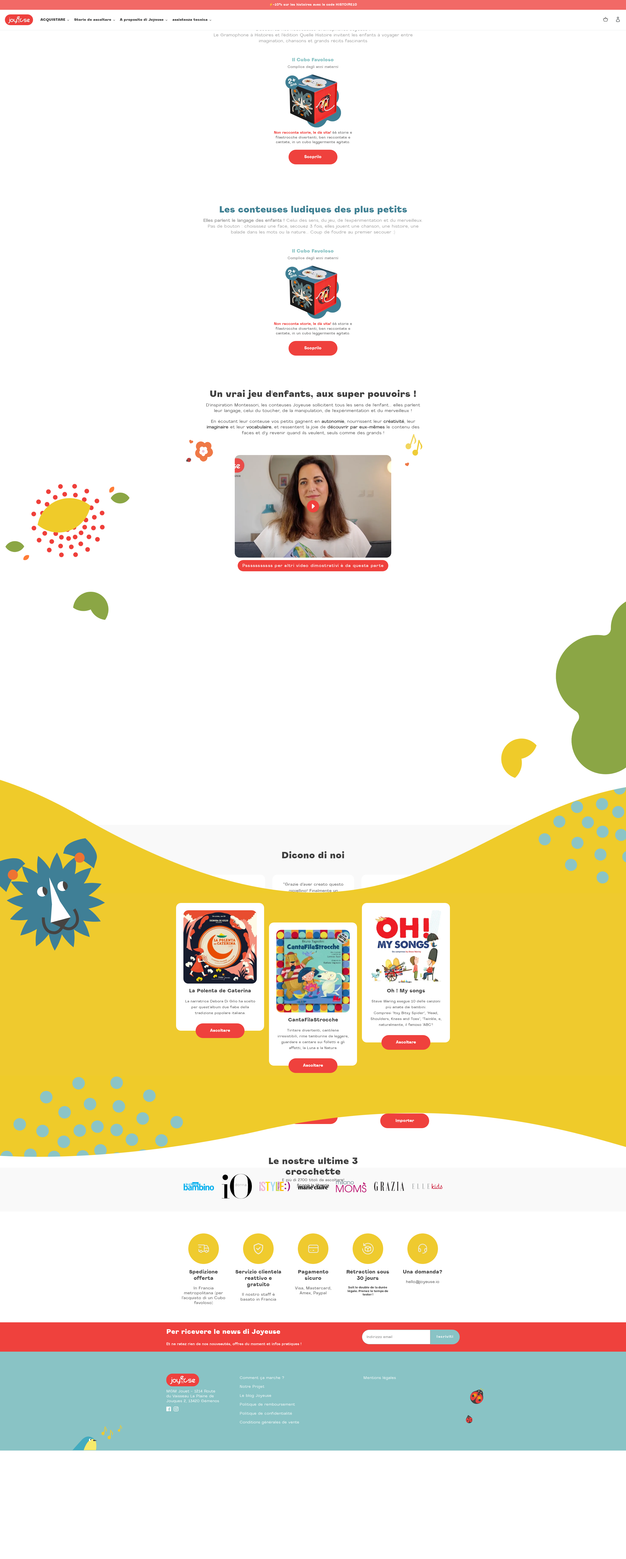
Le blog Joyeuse (255, 1396)
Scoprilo (313, 157)
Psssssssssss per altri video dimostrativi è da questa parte (313, 566)
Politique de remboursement (267, 1404)
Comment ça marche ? (262, 1378)
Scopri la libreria (313, 1185)
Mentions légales (379, 1378)
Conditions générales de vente (269, 1422)
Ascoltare (220, 1030)
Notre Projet (252, 1387)
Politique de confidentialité (266, 1413)
